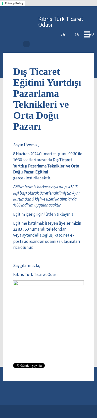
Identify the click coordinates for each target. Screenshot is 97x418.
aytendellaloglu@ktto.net (45, 235)
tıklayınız (65, 214)
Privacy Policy (14, 3)
